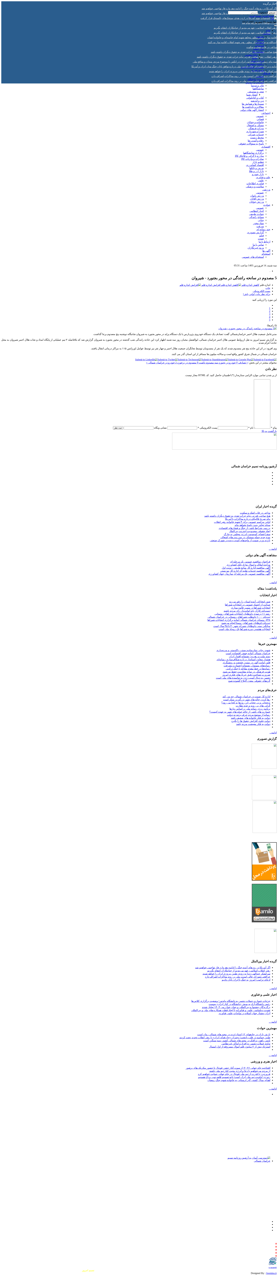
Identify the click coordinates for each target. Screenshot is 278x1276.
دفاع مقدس (251, 54)
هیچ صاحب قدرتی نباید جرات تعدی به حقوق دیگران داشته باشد (237, 515)
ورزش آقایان (257, 198)
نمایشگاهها (258, 88)
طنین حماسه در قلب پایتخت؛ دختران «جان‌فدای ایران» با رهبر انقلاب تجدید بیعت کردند (224, 1037)
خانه (268, 30)
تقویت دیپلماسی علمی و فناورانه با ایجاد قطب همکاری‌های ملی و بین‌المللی (230, 1010)
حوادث (266, 205)
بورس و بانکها (256, 168)
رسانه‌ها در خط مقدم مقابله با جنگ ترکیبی (248, 668)
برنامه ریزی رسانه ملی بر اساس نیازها (249, 708)
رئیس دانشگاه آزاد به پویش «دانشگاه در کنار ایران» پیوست (239, 1004)
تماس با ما (258, 244)
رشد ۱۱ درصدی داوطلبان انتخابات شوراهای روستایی (242, 613)
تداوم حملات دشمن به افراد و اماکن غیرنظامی (245, 1043)
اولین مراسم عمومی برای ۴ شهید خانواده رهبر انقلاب (242, 522)
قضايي (260, 119)
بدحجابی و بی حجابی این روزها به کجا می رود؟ (245, 702)
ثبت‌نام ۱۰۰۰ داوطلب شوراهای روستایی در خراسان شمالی (239, 617)
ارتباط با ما (264, 241)
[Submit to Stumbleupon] (215, 359)
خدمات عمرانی (256, 134)
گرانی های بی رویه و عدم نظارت (253, 705)
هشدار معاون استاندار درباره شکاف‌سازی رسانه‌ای (243, 659)
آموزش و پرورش (255, 82)
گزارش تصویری (255, 232)
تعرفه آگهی (268, 1255)
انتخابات (259, 42)
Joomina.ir (271, 1273)
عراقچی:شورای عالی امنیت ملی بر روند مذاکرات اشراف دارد (237, 976)
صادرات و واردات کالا (252, 159)
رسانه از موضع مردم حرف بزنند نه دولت (248, 714)
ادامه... (273, 582)
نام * (250, 427)
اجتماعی (265, 113)
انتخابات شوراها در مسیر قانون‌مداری (250, 607)
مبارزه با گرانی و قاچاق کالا (249, 156)
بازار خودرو (258, 174)
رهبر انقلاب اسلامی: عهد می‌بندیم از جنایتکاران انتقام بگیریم (238, 970)
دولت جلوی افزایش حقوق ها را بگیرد (250, 721)
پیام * (274, 427)
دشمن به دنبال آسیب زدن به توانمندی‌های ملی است (243, 677)
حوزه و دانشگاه (256, 79)
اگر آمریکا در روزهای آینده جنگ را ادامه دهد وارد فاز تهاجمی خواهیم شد (232, 967)
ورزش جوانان (256, 201)
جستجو (272, 12)
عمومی (260, 36)
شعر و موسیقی (255, 91)
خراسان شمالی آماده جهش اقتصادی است (248, 653)
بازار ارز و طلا (256, 171)
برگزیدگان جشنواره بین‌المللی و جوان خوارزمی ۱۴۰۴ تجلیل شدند (236, 1007)
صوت (261, 238)
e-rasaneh (273, 1267)
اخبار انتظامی (257, 211)
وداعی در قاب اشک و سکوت (255, 512)
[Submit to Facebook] (265, 359)
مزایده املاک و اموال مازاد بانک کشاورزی (248, 564)
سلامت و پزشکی (255, 186)
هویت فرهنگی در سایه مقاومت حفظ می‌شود (246, 671)
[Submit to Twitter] (168, 359)
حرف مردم (268, 1246)
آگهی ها (266, 250)
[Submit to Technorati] (190, 359)
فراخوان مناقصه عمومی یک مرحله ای (250, 561)
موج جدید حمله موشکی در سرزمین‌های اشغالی (245, 537)
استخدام (266, 253)
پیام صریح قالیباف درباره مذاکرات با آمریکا (247, 519)
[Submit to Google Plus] (241, 359)
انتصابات (259, 45)
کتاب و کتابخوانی (255, 97)
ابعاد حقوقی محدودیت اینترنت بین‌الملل (249, 531)
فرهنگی (266, 73)
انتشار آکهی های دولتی (252, 110)
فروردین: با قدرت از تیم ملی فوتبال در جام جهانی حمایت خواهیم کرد (234, 1074)
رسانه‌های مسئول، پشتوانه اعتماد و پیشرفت (247, 665)
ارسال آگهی (268, 1252)
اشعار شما (251, 94)
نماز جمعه (258, 48)
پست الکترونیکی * (207, 427)
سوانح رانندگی (256, 217)
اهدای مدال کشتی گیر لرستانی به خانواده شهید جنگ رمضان (238, 1080)
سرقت (260, 226)
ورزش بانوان (257, 195)
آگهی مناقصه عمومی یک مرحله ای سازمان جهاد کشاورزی (239, 574)
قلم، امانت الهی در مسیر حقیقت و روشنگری (246, 662)
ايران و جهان (257, 61)
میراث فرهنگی (256, 128)
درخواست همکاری (265, 1249)
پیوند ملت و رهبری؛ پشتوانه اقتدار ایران (249, 656)
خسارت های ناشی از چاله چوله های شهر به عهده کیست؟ (239, 711)
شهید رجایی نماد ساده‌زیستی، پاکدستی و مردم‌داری (243, 650)
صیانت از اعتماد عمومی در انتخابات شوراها (247, 604)
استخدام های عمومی (253, 257)
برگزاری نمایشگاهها (253, 152)
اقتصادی (265, 146)
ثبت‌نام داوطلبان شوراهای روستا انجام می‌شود (245, 623)
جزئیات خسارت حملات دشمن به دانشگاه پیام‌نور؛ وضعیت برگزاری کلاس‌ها (230, 1001)
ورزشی (266, 189)
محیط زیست (257, 137)
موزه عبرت (258, 70)
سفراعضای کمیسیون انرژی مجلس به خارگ (247, 534)
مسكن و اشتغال (255, 125)
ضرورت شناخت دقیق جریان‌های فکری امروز (246, 674)
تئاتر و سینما (257, 85)
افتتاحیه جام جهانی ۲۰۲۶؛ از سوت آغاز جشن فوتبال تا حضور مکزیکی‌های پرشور (228, 1068)
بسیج (254, 58)
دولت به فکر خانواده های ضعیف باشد (250, 718)
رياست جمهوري (255, 64)
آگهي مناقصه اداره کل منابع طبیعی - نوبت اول (246, 567)
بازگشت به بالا (269, 431)
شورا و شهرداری (255, 131)
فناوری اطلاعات (255, 183)
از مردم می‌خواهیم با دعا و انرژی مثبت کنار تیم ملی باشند (239, 1071)
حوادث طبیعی (256, 214)
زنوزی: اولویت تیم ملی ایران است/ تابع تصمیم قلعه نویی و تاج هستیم (234, 1077)
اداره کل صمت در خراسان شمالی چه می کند (246, 696)
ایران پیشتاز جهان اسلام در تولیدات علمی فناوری (244, 1013)
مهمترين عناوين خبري (252, 67)
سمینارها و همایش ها (253, 103)
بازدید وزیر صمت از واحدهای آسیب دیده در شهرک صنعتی (240, 540)
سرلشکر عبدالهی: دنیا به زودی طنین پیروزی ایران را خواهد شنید (236, 973)
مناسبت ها (258, 51)
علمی (261, 180)
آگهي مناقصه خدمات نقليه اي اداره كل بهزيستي (245, 570)
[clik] (273, 18)
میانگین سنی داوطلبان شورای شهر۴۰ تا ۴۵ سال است (241, 626)
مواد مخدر (258, 223)
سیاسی (266, 33)
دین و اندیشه (257, 100)
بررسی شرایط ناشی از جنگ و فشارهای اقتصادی (244, 528)
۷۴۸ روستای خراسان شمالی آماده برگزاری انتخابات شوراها (238, 620)
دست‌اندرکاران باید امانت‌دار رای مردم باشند (247, 610)
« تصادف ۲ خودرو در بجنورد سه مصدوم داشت (223, 362)
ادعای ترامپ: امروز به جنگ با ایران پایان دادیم (246, 979)
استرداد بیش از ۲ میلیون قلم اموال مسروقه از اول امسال (239, 1046)
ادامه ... (273, 549)
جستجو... (263, 12)
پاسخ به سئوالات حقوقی (251, 143)
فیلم (261, 235)
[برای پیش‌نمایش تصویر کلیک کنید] (247, 328)
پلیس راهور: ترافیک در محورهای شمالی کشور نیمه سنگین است (236, 1040)
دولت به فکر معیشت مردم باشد (253, 724)
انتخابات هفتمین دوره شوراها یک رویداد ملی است (244, 629)
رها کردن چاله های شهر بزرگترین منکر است (246, 699)
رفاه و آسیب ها (256, 140)
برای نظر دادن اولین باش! (256, 294)
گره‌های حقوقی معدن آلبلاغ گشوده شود (249, 680)
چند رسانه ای (263, 229)
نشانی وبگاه (160, 427)
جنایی (261, 220)
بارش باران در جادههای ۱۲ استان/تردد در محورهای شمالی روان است (233, 1034)
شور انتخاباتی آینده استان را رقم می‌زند (249, 601)
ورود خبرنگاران (256, 247)
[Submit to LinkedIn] (146, 359)
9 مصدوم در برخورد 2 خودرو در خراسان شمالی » (172, 362)
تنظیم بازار (258, 162)
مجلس (260, 39)
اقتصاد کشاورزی (255, 165)
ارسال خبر (269, 1243)
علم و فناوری (263, 177)
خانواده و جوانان (255, 122)
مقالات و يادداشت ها (253, 107)
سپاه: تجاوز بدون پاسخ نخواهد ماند (252, 525)
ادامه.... (273, 1088)
